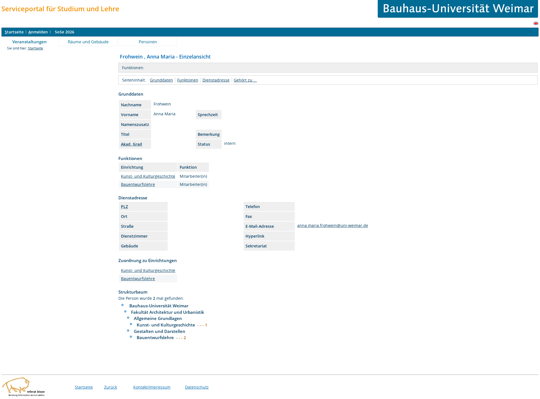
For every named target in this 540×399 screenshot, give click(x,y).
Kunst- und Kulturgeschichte (148, 176)
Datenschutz (197, 387)
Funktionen (187, 80)
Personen (148, 41)
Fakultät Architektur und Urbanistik (167, 312)
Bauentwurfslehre (138, 184)
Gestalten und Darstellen (159, 331)
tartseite (14, 32)
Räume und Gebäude (88, 41)
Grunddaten (161, 80)
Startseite (35, 48)
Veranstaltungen (29, 41)
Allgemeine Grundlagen (158, 318)
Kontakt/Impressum (151, 387)
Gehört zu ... (245, 80)
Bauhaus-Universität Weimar (158, 305)
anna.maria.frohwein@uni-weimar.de (332, 225)
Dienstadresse (216, 80)
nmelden (38, 32)
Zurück (110, 387)
